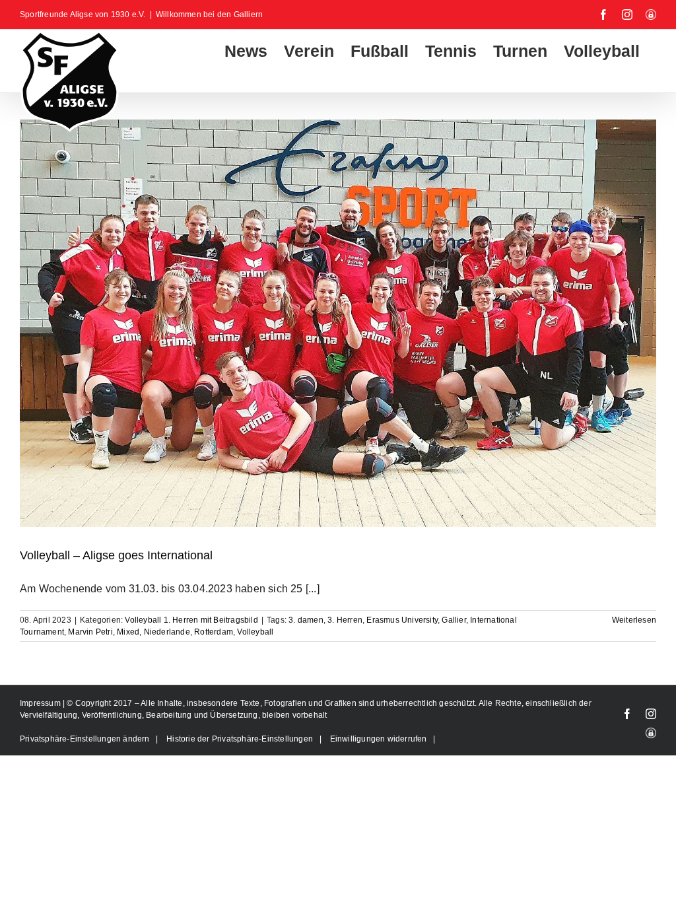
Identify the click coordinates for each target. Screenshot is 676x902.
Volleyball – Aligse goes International (116, 555)
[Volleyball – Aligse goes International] (338, 323)
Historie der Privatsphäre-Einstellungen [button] (239, 739)
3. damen (305, 620)
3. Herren (344, 620)
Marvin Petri (90, 632)
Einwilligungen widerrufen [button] (378, 739)
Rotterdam (213, 632)
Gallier (453, 620)
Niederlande (167, 632)
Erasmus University (402, 620)
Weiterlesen (634, 620)
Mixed (128, 632)
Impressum (41, 703)
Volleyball (255, 632)
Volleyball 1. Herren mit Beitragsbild (191, 620)
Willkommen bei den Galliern (209, 14)
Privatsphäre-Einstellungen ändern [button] (85, 739)
